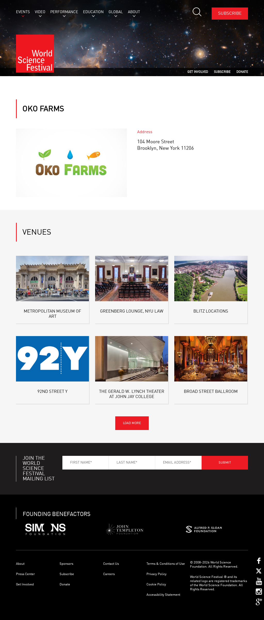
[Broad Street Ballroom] (210, 358)
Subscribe (230, 13)
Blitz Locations (210, 311)
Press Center (25, 574)
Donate (65, 584)
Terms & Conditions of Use (165, 564)
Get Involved (25, 584)
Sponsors (66, 564)
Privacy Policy (156, 574)
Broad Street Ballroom (211, 392)
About (20, 564)
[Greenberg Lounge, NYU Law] (131, 278)
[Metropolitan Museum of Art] (52, 278)
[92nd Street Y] (52, 358)
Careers (109, 574)
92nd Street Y (52, 392)
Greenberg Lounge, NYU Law (131, 311)
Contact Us (111, 564)
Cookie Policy (156, 584)
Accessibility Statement (163, 595)
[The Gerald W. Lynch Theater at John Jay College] (131, 358)
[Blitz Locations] (210, 278)
